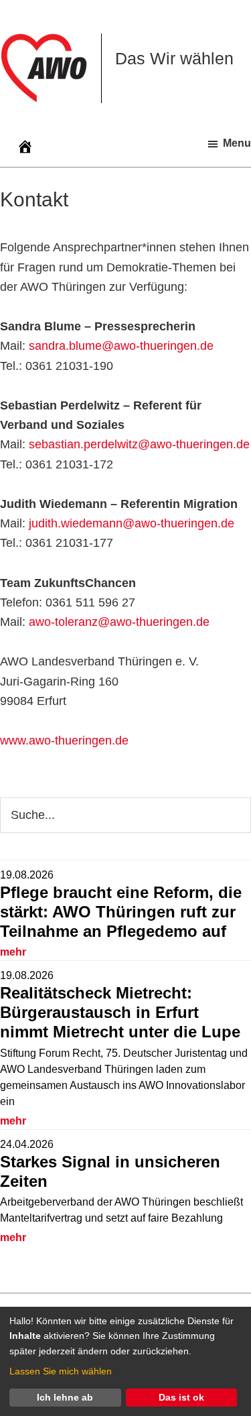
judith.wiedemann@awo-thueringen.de (131, 523)
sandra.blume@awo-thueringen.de (121, 345)
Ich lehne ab (65, 1397)
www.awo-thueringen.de (64, 740)
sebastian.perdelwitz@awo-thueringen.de (139, 444)
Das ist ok (181, 1397)
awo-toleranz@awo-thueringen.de (119, 622)
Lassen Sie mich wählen (60, 1371)
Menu (237, 143)
